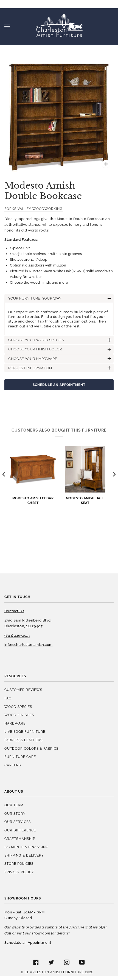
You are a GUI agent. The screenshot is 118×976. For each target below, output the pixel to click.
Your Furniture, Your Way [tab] (34, 298)
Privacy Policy (19, 872)
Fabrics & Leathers (23, 740)
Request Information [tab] (30, 368)
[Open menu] (12, 26)
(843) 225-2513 (17, 635)
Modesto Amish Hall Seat (85, 500)
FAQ (8, 698)
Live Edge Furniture (24, 731)
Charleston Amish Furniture (54, 972)
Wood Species (18, 707)
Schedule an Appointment (59, 385)
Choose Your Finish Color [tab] (35, 349)
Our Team (14, 805)
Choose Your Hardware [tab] (32, 359)
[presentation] (4, 474)
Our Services (17, 822)
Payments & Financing (26, 847)
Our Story (15, 813)
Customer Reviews (23, 690)
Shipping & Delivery (24, 855)
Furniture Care (20, 757)
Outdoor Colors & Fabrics (31, 748)
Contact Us (14, 611)
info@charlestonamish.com (28, 645)
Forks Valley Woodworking (33, 209)
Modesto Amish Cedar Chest (33, 500)
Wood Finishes (19, 715)
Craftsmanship (19, 839)
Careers (12, 765)
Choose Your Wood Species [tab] (36, 340)
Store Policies (18, 863)
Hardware (15, 723)
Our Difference (20, 830)
